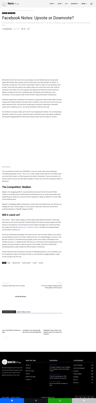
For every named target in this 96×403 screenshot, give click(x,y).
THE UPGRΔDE (11, 13)
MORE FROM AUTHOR (23, 312)
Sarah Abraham (8, 29)
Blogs (9, 262)
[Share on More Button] (84, 400)
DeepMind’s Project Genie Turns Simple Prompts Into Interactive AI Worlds (52, 332)
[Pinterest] (12, 33)
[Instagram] (80, 397)
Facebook (9, 10)
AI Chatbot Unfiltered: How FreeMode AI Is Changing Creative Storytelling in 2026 (59, 369)
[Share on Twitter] (36, 400)
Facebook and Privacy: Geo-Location (13, 286)
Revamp (41, 262)
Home (3, 10)
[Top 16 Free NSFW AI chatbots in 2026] (11, 322)
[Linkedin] (84, 397)
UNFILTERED (53, 365)
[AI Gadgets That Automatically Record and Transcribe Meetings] (32, 322)
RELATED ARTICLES (9, 312)
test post (28, 174)
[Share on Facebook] (12, 400)
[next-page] (6, 338)
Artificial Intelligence (54, 374)
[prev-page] (3, 338)
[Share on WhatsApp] (60, 400)
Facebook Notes (16, 262)
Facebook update (26, 262)
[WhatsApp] (17, 33)
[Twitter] (8, 33)
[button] (91, 3)
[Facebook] (4, 33)
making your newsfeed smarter (28, 227)
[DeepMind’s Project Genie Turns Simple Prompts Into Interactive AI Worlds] (52, 322)
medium (35, 262)
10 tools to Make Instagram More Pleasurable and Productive (51, 287)
